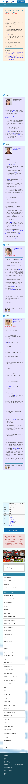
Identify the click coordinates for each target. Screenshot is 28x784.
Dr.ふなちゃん (12, 521)
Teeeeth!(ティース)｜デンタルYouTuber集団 (13, 764)
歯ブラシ (13, 286)
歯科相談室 (6, 759)
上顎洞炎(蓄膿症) (8, 666)
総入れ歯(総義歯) (8, 729)
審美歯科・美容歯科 (8, 652)
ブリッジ (6, 722)
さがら (10, 525)
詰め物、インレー (8, 708)
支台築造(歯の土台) (8, 715)
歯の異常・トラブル (8, 602)
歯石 (5, 22)
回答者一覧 (6, 584)
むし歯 (16, 172)
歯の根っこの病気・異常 (9, 616)
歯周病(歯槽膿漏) (8, 630)
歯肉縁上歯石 (11, 172)
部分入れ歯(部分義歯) (8, 726)
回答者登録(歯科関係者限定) (10, 587)
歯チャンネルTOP (7, 758)
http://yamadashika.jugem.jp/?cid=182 (14, 230)
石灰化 (12, 111)
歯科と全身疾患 (7, 740)
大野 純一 (11, 523)
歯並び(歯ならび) (8, 637)
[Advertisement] (14, 77)
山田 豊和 (11, 522)
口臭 (5, 659)
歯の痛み (6, 606)
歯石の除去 (12, 289)
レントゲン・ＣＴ (8, 694)
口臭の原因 (7, 131)
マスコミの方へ (7, 772)
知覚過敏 (6, 609)
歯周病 (8, 34)
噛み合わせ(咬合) (8, 641)
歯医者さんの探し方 (8, 595)
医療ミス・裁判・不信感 (9, 705)
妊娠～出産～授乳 (8, 673)
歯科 (19, 134)
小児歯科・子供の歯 (8, 669)
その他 (5, 747)
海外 (5, 744)
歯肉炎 (14, 133)
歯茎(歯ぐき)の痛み (8, 627)
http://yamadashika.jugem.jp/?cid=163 (13, 233)
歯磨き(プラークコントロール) (10, 676)
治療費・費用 (7, 701)
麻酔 (5, 687)
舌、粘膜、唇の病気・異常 (10, 680)
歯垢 (14, 110)
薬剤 (5, 691)
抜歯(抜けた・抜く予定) (9, 598)
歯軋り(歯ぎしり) (8, 645)
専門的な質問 (7, 737)
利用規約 (5, 773)
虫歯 (8, 22)
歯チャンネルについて (8, 770)
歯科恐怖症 (6, 698)
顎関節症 (6, 648)
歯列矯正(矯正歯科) (8, 634)
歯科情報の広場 (7, 762)
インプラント (7, 719)
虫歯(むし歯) (7, 613)
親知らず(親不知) (8, 662)
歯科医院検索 (6, 761)
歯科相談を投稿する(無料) (9, 580)
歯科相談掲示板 (21, 1)
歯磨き (11, 222)
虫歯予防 (11, 517)
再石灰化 (12, 261)
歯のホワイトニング (8, 655)
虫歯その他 (11, 519)
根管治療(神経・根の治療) (9, 620)
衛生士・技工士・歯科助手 (10, 733)
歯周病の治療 (16, 448)
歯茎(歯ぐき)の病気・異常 (9, 623)
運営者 (5, 774)
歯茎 (19, 269)
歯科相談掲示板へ (14, 530)
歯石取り (16, 395)
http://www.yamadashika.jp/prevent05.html (14, 237)
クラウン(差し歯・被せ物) (9, 712)
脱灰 (21, 259)
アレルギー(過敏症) (8, 683)
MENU (14, 5)
